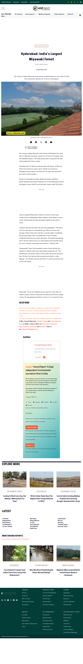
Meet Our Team (26, 643)
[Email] (44, 357)
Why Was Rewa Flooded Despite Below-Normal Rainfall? (41, 615)
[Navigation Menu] (3, 8)
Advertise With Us (47, 640)
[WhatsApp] (2, 644)
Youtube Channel (6, 2)
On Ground (18, 14)
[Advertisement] (41, 30)
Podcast (70, 14)
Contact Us (25, 640)
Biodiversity (14, 609)
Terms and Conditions (48, 648)
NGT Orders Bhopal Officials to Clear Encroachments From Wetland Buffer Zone (34, 568)
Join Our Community (68, 645)
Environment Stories (41, 46)
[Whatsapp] (68, 2)
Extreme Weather (41, 609)
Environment (46, 659)
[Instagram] (74, 2)
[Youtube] (81, 2)
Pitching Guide (67, 648)
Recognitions (25, 648)
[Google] (17, 644)
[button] (11, 14)
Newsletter (24, 2)
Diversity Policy (47, 645)
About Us (24, 637)
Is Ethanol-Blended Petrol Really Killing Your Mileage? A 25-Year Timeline (7, 567)
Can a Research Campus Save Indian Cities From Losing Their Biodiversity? (14, 617)
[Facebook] (77, 2)
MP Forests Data (67, 659)
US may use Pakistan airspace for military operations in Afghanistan (40, 318)
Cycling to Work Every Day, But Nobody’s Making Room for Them (51, 545)
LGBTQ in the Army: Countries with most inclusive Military (38, 311)
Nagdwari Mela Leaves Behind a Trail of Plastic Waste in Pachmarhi (68, 617)
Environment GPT (34, 2)
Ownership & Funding (28, 645)
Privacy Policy (46, 643)
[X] (71, 2)
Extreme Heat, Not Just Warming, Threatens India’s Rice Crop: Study (63, 567)
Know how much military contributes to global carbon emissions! (39, 308)
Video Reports (59, 14)
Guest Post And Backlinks (49, 637)
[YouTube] (8, 644)
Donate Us (16, 2)
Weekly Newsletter (68, 640)
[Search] (80, 15)
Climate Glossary (26, 662)
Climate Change (42, 321)
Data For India (67, 662)
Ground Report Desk (41, 69)
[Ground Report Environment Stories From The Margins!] (41, 8)
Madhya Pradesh (68, 609)
